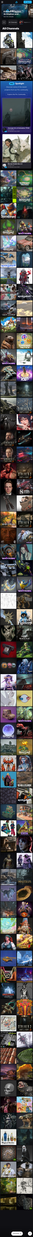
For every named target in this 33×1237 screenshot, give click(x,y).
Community (16, 1233)
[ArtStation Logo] (16, 2)
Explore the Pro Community (16, 94)
